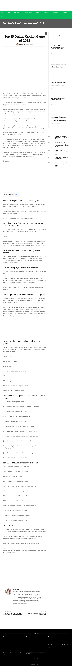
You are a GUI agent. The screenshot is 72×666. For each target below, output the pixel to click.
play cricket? (33, 431)
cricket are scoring (21, 406)
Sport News (55, 12)
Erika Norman (22, 44)
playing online (29, 245)
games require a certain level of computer (27, 109)
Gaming (8, 12)
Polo (4, 655)
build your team (13, 139)
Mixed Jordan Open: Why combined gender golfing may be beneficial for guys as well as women (62, 144)
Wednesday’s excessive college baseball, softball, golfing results (62, 164)
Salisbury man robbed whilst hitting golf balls (61, 158)
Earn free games (9, 381)
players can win (7, 538)
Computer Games (28, 12)
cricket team (26, 126)
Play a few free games (10, 361)
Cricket (37, 12)
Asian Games (16, 12)
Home (2, 12)
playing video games (14, 448)
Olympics (46, 12)
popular (8, 550)
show (16, 194)
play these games (30, 543)
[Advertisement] (24, 82)
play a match (22, 436)
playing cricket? (23, 421)
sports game (41, 529)
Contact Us (64, 12)
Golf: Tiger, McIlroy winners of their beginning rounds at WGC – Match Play (61, 152)
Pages (2, 16)
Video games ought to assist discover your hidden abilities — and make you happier (13, 614)
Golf (56, 147)
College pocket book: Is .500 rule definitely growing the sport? (61, 137)
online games (20, 458)
